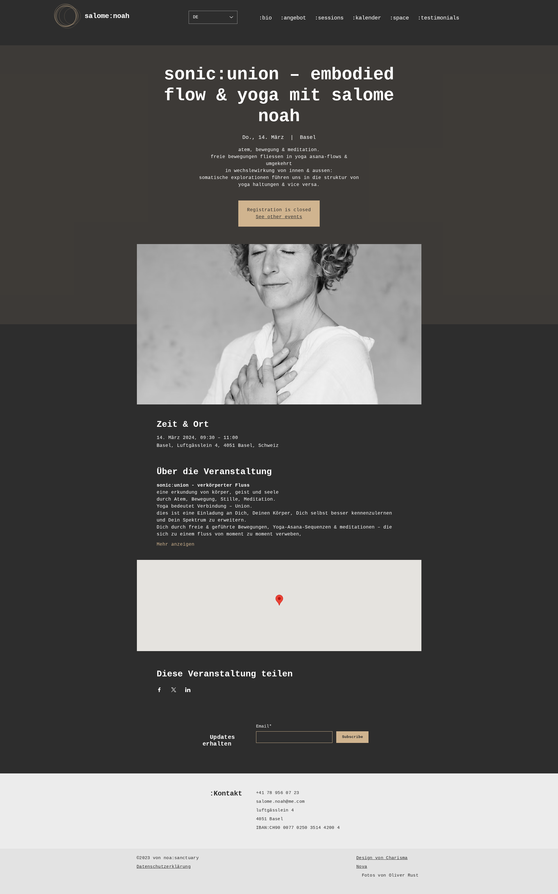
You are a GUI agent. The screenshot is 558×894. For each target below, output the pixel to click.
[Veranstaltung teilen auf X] (173, 689)
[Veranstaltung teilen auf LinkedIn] (188, 689)
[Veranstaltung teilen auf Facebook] (159, 689)
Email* (264, 726)
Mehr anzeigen (175, 544)
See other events (279, 217)
